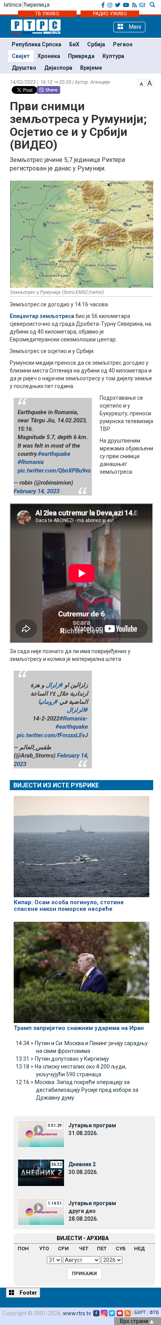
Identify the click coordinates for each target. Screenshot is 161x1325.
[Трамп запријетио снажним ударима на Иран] (81, 969)
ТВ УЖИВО (47, 13)
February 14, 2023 (36, 491)
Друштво (24, 68)
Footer (27, 1293)
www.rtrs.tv (77, 1313)
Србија (96, 44)
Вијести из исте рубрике (56, 785)
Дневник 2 (82, 1164)
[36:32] (41, 1172)
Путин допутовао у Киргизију (62, 1059)
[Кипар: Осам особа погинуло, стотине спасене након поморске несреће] (81, 843)
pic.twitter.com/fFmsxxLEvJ (52, 735)
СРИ (63, 1248)
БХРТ (140, 1312)
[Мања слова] (141, 82)
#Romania (31, 462)
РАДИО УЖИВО (110, 13)
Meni (134, 26)
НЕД (139, 1248)
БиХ (74, 44)
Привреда (81, 56)
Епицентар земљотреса (42, 316)
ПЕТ (102, 1248)
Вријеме (91, 68)
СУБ (120, 1248)
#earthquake (54, 453)
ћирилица (37, 5)
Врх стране (135, 1321)
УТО (44, 1248)
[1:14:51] (41, 1211)
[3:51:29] (41, 1133)
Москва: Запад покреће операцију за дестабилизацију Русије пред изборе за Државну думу (77, 1090)
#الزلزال (77, 709)
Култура (113, 56)
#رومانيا (48, 701)
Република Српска (36, 44)
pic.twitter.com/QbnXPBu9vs (54, 470)
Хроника (49, 56)
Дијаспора (58, 68)
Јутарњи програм (92, 1125)
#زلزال (54, 685)
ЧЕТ (83, 1248)
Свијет (21, 56)
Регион (122, 44)
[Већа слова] (149, 82)
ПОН (23, 1248)
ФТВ (154, 1312)
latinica (12, 5)
